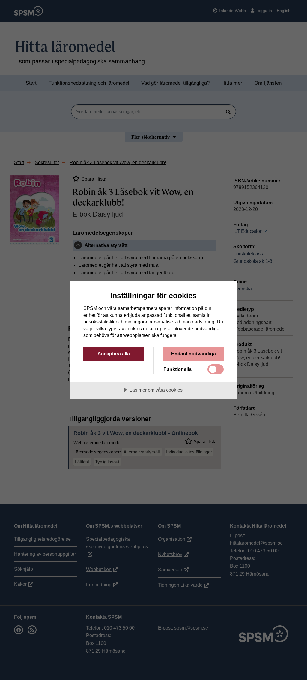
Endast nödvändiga (193, 353)
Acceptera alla (113, 353)
